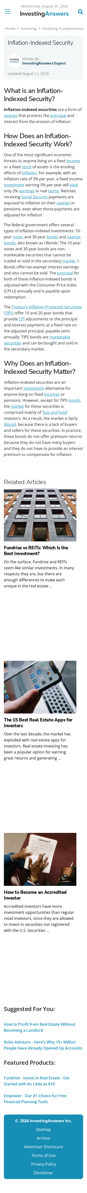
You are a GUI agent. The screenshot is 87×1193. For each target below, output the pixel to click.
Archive (43, 1138)
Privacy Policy (43, 1164)
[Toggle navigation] (9, 11)
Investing (29, 28)
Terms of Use (43, 1155)
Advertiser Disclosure (43, 1146)
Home (10, 28)
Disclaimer (43, 1172)
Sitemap (43, 1129)
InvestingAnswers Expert (44, 63)
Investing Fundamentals (63, 28)
